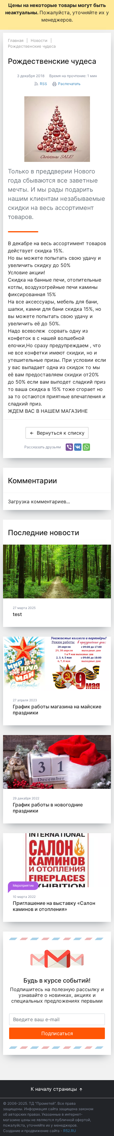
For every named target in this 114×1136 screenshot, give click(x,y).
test (17, 614)
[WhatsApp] (86, 447)
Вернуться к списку (61, 433)
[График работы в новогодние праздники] (57, 762)
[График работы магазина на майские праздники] (57, 664)
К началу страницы (54, 1089)
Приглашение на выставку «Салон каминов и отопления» (54, 906)
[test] (57, 572)
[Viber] (69, 447)
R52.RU (69, 1130)
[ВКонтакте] (77, 447)
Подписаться (57, 1033)
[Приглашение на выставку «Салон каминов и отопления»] (57, 860)
